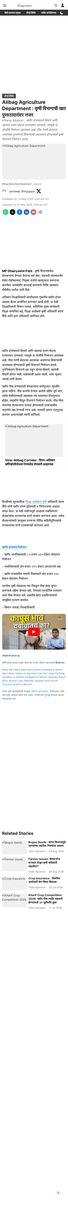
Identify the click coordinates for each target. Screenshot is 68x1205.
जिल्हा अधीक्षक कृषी (36, 502)
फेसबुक (27, 691)
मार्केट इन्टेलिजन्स (48, 12)
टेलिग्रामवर (54, 691)
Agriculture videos (12, 673)
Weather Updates (34, 680)
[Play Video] (34, 632)
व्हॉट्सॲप (6, 694)
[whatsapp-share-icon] (5, 214)
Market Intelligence (27, 676)
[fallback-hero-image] (14, 847)
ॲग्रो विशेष (31, 12)
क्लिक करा (59, 662)
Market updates (48, 676)
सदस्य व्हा (15, 655)
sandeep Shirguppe (22, 191)
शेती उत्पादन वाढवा (13, 12)
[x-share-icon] (12, 214)
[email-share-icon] (33, 214)
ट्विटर (34, 691)
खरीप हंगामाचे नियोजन (14, 547)
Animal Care (16, 680)
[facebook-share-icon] (19, 214)
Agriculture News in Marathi (36, 669)
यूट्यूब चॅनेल (50, 694)
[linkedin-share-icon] (26, 214)
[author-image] (5, 191)
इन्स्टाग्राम (43, 691)
